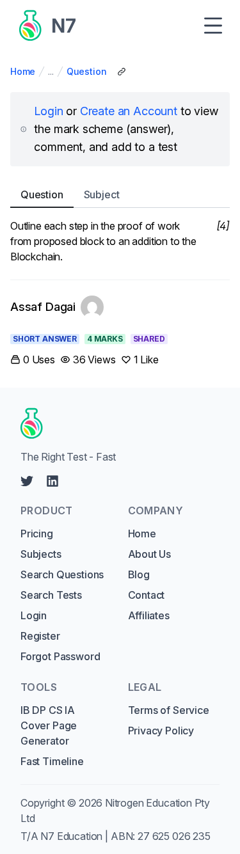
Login (48, 111)
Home (22, 71)
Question (87, 71)
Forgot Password (60, 656)
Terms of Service (168, 710)
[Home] (116, 423)
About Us (150, 554)
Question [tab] (41, 194)
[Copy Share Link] (121, 71)
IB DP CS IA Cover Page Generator (48, 725)
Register (40, 635)
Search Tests (51, 595)
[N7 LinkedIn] (52, 481)
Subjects (40, 554)
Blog (139, 574)
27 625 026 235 (174, 836)
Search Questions (62, 574)
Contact (146, 595)
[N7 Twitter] (26, 481)
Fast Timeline (52, 761)
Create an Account (128, 111)
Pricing (36, 533)
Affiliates (149, 615)
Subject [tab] (102, 194)
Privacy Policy (161, 730)
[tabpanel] (120, 241)
